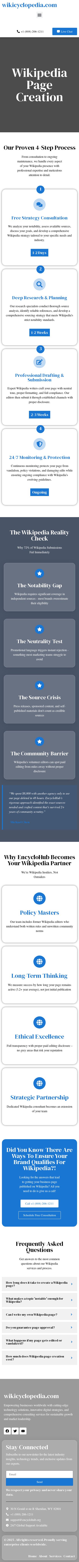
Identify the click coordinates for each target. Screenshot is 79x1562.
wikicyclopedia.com (29, 5)
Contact (69, 1556)
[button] (39, 15)
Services (55, 1556)
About (43, 1556)
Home (32, 1556)
